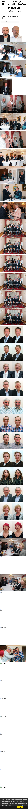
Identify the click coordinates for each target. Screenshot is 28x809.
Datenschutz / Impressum (19, 805)
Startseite (6, 16)
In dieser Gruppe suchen (11, 22)
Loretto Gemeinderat (16, 16)
